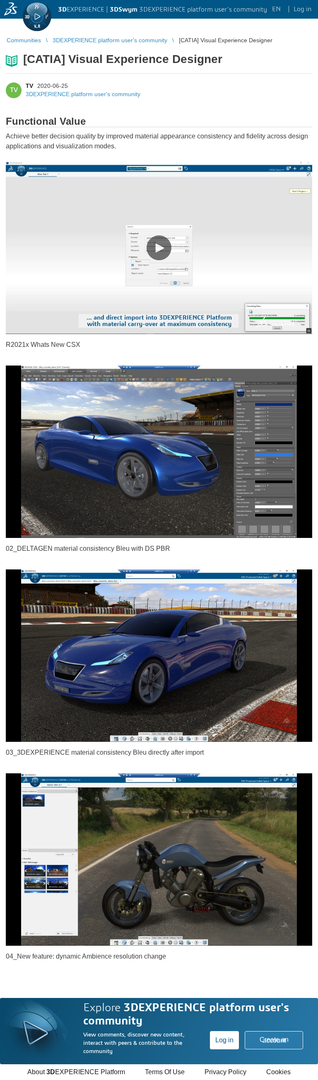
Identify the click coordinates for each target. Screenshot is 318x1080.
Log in (224, 1040)
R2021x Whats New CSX (43, 344)
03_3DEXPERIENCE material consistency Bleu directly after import (105, 752)
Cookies (278, 1071)
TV (29, 85)
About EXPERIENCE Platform (76, 1071)
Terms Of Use (165, 1071)
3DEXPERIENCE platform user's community (83, 94)
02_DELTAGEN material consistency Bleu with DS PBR (88, 548)
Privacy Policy (225, 1071)
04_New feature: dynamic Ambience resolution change (86, 956)
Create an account (274, 1040)
